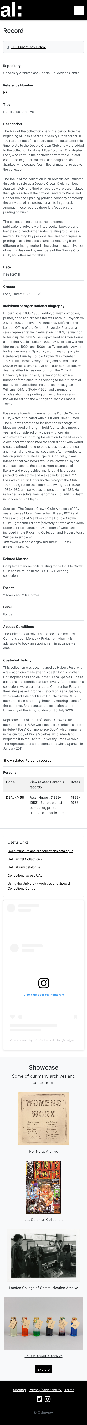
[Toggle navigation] (79, 10)
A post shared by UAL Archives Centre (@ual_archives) (47, 1040)
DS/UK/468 (15, 797)
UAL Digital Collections (25, 859)
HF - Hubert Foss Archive (28, 47)
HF (5, 92)
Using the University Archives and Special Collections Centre (39, 886)
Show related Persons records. (27, 760)
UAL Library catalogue (24, 867)
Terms (69, 1390)
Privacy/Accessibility (45, 1390)
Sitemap (19, 1390)
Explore (43, 1369)
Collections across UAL (25, 875)
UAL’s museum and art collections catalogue (40, 851)
